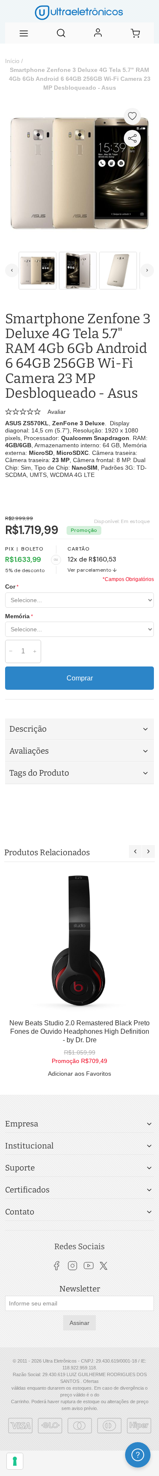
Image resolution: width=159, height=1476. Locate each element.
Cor (10, 586)
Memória (17, 616)
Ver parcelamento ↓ (92, 570)
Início (12, 61)
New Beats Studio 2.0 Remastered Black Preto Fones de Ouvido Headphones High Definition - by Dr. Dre (79, 1031)
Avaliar (56, 411)
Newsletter (79, 1289)
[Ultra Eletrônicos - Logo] (79, 11)
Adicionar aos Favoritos (79, 1073)
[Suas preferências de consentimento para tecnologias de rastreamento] (15, 1461)
